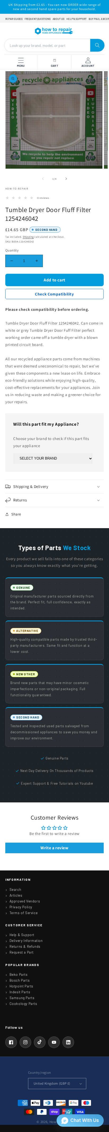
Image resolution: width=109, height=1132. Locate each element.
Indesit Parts (20, 992)
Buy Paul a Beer (99, 18)
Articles (16, 895)
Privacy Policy (21, 907)
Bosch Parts (20, 980)
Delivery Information (26, 940)
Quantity (12, 250)
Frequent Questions (38, 18)
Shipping (28, 237)
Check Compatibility (54, 294)
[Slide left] (43, 179)
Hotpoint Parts (21, 986)
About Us (58, 18)
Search (15, 889)
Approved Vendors (25, 901)
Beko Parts (19, 974)
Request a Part (22, 952)
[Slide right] (66, 179)
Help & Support (76, 18)
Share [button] (16, 514)
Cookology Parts (23, 1003)
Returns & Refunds (25, 946)
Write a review (54, 848)
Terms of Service (24, 913)
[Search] (97, 45)
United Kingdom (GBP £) (52, 1083)
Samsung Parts (22, 998)
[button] (54, 486)
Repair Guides (13, 18)
